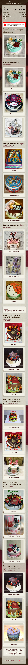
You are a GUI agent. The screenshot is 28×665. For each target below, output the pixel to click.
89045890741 (6, 310)
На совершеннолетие (14, 369)
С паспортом (13, 114)
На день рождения (14, 427)
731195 (21, 660)
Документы (7, 64)
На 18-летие (13, 644)
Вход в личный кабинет (9, 660)
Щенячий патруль (14, 195)
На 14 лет (13, 139)
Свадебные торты (6, 14)
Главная (24, 14)
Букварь (13, 170)
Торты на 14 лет (8, 487)
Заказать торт (22, 12)
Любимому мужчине (14, 220)
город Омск (6, 10)
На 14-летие (14, 344)
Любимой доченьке (14, 276)
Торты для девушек (9, 570)
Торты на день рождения (13, 145)
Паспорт (13, 89)
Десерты (4, 18)
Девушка (13, 301)
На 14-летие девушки (14, 536)
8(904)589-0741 (11, 653)
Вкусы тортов (23, 16)
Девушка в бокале (14, 251)
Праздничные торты (7, 16)
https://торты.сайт (16, 652)
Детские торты (6, 12)
